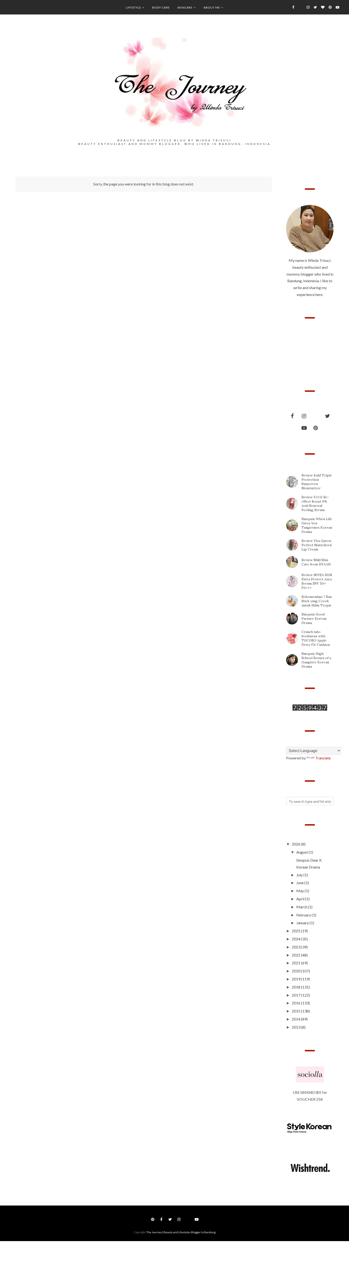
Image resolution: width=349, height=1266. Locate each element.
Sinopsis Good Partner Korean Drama (314, 618)
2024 (296, 939)
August (302, 852)
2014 (296, 1019)
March (302, 907)
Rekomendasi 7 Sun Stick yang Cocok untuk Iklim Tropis (317, 601)
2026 (296, 844)
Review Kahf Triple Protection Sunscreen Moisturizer (317, 481)
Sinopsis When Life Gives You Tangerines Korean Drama (317, 525)
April (300, 898)
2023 (296, 947)
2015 (296, 1011)
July (299, 875)
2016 (296, 1003)
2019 (296, 979)
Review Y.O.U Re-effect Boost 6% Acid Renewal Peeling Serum (315, 503)
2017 (296, 995)
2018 (296, 987)
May (300, 890)
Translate (323, 758)
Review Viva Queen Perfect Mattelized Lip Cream (316, 545)
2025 (296, 931)
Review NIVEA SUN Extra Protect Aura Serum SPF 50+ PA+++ (317, 581)
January (303, 922)
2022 (296, 955)
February (304, 915)
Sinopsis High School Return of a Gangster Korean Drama (316, 660)
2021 (296, 963)
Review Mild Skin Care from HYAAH (316, 562)
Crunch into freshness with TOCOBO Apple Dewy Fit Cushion (316, 638)
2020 (296, 971)
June (300, 882)
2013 (296, 1027)
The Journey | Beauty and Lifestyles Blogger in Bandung (181, 1232)
